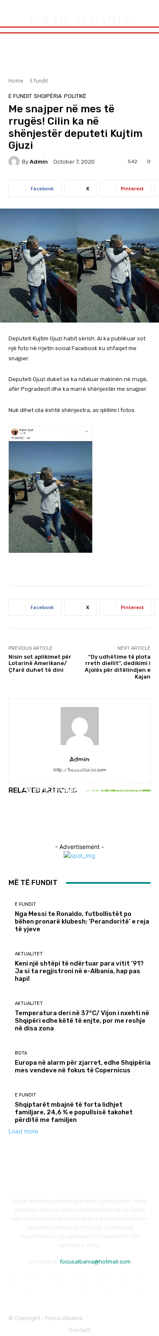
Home (15, 80)
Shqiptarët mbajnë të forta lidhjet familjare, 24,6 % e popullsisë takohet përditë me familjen (74, 1112)
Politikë (75, 96)
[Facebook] (23, 1282)
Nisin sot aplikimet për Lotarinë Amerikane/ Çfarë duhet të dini (39, 663)
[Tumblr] (113, 1282)
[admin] (15, 161)
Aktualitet (78, 774)
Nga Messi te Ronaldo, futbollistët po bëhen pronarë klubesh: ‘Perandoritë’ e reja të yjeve (82, 921)
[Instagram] (45, 1282)
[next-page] (15, 820)
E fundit (39, 80)
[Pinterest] (91, 1282)
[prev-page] (10, 820)
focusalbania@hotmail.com (95, 1261)
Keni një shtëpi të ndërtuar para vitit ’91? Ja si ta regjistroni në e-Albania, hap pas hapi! (79, 971)
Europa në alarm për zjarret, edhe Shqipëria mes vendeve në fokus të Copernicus (83, 1066)
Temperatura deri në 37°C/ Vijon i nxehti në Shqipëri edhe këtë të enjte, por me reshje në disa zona (79, 794)
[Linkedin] (68, 1282)
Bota (21, 1053)
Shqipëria (48, 96)
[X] (136, 1282)
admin (39, 161)
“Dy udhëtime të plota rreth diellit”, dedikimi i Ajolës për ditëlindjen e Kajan (118, 667)
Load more (23, 1131)
